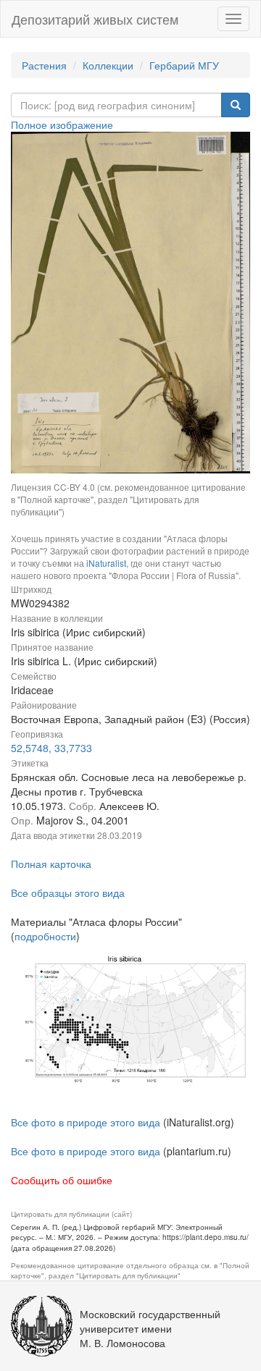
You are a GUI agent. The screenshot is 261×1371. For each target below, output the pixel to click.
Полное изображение (62, 124)
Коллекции (108, 65)
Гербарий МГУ (184, 65)
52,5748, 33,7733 (51, 748)
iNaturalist (106, 563)
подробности (45, 936)
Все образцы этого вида (68, 892)
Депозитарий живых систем (95, 18)
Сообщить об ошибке (61, 1180)
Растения (44, 65)
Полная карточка (51, 863)
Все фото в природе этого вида (85, 1122)
